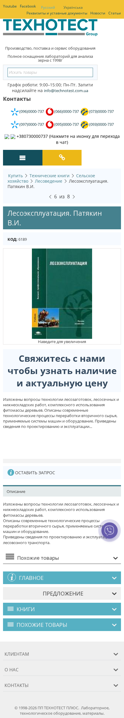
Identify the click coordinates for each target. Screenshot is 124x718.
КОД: (12, 239)
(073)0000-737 (101, 111)
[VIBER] (109, 534)
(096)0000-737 (31, 111)
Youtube (10, 6)
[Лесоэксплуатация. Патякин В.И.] (62, 293)
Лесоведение (48, 181)
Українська (73, 7)
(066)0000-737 (66, 111)
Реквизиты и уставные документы (56, 13)
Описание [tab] (16, 491)
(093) (101, 124)
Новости (97, 13)
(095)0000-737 (66, 124)
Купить (15, 175)
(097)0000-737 (31, 124)
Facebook (28, 6)
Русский (48, 7)
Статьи (114, 13)
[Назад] (50, 196)
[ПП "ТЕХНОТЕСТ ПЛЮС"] (50, 29)
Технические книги (49, 175)
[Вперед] (74, 196)
